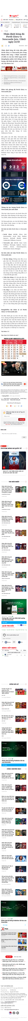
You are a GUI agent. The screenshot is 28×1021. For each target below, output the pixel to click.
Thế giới (6, 31)
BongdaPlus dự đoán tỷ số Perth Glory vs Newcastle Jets (13, 83)
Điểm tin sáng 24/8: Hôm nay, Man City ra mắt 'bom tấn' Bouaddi (8, 857)
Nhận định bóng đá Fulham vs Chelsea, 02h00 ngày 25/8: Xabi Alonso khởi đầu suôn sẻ (14, 978)
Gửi (24, 437)
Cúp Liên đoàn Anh (6, 522)
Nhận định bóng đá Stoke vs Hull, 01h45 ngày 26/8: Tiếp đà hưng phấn (8, 532)
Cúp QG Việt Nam (11, 629)
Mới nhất (5, 19)
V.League (4, 629)
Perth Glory (23, 398)
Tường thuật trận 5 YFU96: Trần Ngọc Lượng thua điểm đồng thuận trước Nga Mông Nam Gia (7, 730)
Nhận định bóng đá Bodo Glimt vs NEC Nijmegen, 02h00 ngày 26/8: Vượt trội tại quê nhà (7, 504)
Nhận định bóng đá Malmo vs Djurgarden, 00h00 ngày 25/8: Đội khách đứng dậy (7, 891)
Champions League (6, 494)
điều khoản (8, 424)
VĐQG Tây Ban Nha (6, 578)
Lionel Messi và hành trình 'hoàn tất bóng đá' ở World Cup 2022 (8, 933)
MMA (3, 735)
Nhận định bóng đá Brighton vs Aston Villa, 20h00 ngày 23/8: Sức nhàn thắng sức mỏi (14, 973)
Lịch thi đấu (8, 626)
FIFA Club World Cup (14, 652)
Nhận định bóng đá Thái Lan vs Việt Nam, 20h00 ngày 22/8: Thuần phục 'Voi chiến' (13, 960)
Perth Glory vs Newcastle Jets (11, 398)
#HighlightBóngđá (16, 22)
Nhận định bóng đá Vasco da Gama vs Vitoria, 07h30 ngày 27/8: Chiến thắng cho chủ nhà (7, 845)
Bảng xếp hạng (9, 648)
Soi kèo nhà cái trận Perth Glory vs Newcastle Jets (15, 80)
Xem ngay (5, 622)
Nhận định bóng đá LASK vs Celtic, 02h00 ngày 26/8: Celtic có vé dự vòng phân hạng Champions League (7, 489)
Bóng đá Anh (19, 19)
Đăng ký (21, 419)
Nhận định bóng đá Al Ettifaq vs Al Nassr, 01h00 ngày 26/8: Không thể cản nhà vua (8, 776)
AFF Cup (3, 695)
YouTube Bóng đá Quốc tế (11, 448)
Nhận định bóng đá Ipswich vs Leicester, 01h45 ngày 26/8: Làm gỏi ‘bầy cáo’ (7, 546)
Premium (11, 19)
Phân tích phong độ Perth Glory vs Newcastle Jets (15, 76)
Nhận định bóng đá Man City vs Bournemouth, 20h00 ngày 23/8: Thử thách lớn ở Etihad (14, 969)
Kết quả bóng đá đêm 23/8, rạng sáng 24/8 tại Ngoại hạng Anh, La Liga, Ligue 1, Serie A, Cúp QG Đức (8, 879)
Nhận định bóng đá (15, 399)
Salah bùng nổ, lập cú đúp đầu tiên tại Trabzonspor (7, 867)
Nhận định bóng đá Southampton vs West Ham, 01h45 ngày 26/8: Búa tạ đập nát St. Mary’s (8, 588)
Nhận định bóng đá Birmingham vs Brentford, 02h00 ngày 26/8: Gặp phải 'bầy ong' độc (7, 560)
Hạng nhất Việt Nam (19, 629)
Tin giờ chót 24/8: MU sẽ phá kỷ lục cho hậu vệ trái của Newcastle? (8, 809)
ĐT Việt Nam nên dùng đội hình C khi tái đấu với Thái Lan (8, 717)
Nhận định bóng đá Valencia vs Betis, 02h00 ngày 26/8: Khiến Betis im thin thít (8, 574)
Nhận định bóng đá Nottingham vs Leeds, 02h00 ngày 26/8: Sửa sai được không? (7, 519)
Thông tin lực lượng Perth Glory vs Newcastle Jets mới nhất (14, 78)
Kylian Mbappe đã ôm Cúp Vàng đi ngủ (8, 940)
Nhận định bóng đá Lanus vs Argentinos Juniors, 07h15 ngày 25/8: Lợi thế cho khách (8, 787)
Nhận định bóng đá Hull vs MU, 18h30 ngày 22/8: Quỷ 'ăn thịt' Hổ (8, 704)
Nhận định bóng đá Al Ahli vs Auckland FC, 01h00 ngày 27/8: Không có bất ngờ (7, 820)
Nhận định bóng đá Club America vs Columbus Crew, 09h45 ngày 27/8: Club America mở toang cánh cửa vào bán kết (8, 832)
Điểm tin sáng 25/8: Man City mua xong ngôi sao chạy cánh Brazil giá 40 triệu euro (8, 798)
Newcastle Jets (5, 399)
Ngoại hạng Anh (5, 708)
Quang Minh (5, 396)
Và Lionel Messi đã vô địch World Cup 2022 (9, 947)
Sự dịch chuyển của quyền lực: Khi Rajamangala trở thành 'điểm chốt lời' (8, 691)
